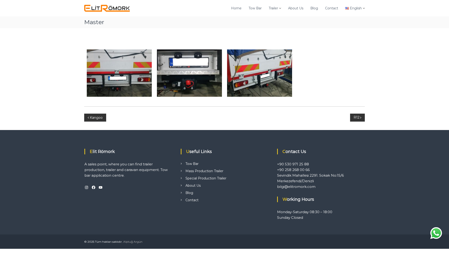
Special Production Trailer (205, 178)
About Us (295, 8)
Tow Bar (255, 8)
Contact (331, 8)
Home (236, 8)
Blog (314, 8)
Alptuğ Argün (132, 241)
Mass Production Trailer (204, 171)
